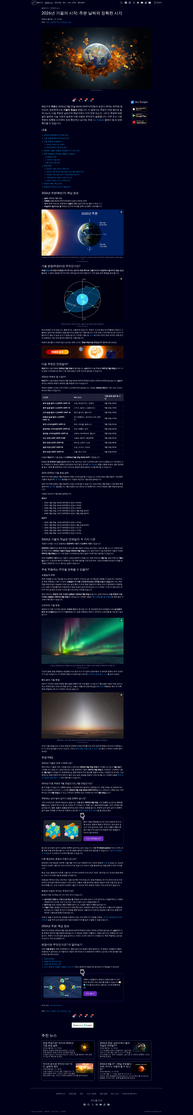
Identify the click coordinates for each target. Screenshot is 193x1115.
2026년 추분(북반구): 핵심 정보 (56, 135)
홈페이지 (45, 8)
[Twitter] (134, 3)
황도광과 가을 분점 (53, 163)
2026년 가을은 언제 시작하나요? (57, 169)
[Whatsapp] (91, 101)
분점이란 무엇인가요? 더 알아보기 (57, 187)
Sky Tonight (98, 120)
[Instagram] (130, 3)
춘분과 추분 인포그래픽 (88, 810)
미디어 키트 (54, 1111)
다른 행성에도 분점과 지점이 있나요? (59, 177)
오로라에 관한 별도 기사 (97, 674)
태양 (47, 22)
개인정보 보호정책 (36, 1111)
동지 (91, 335)
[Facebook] (126, 3)
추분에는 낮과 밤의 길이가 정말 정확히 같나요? (63, 174)
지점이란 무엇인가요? (53, 964)
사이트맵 (62, 1111)
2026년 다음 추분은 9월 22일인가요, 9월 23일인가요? (65, 172)
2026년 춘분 (49, 959)
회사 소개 (115, 1094)
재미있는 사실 (66, 22)
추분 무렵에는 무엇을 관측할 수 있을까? (59, 154)
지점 (105, 863)
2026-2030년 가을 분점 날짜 (56, 147)
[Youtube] (142, 3)
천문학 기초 (55, 22)
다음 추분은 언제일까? (53, 141)
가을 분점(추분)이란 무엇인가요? (57, 138)
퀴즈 (81, 1094)
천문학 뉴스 (55, 8)
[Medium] (138, 3)
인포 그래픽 (91, 1094)
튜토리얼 (72, 1094)
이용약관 (46, 1111)
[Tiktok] (146, 3)
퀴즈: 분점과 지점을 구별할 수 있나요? (59, 967)
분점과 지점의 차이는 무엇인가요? (58, 180)
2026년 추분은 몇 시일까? (55, 144)
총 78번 (53, 487)
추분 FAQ (47, 166)
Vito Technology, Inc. (97, 90)
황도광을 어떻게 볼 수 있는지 (87, 749)
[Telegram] (85, 101)
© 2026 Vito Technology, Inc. (153, 1111)
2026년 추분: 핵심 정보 (53, 184)
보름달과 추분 (51, 157)
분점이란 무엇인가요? (53, 961)
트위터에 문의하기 (129, 1094)
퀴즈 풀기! (90, 994)
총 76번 (58, 479)
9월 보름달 (96, 597)
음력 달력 (103, 1094)
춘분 (100, 204)
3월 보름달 (107, 597)
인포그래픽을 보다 (93, 839)
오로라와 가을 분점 (53, 160)
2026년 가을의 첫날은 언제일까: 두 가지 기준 (62, 151)
